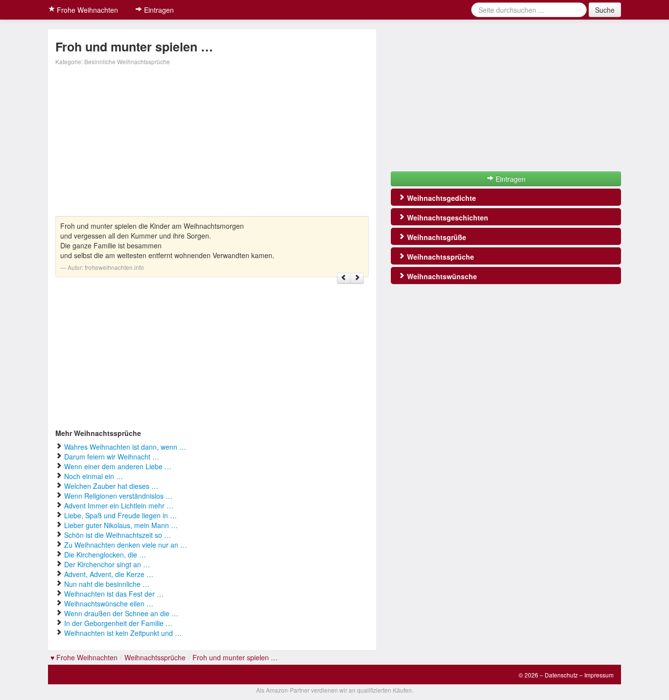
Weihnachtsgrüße (435, 237)
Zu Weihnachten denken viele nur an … (125, 545)
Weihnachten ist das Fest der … (114, 594)
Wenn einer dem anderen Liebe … (117, 466)
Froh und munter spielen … (235, 657)
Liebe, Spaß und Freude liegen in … (120, 515)
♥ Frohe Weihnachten (84, 657)
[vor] (357, 278)
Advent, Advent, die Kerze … (108, 574)
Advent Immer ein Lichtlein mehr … (118, 505)
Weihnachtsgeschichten (446, 217)
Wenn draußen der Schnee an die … (121, 613)
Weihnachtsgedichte (440, 198)
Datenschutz (561, 675)
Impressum (599, 675)
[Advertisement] (212, 142)
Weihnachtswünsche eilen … (108, 603)
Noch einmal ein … (93, 476)
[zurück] (344, 278)
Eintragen (158, 10)
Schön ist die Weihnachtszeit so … (117, 535)
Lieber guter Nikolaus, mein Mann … (121, 525)
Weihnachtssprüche (439, 257)
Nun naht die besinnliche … (106, 584)
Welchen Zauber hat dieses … (111, 486)
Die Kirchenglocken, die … (105, 554)
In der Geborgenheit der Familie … (118, 623)
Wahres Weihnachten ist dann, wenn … (125, 447)
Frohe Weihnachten (86, 10)
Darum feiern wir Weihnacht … (111, 456)
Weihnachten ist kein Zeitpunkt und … (123, 633)
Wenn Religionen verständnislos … (118, 496)
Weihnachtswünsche (441, 276)
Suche (605, 10)
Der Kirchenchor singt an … (107, 564)
